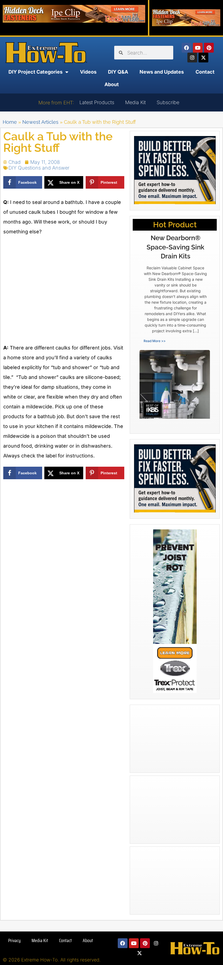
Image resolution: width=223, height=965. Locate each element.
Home (10, 122)
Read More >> (155, 341)
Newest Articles (40, 122)
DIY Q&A (118, 72)
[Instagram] (192, 57)
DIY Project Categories (35, 72)
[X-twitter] (203, 57)
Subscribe (168, 102)
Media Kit (135, 102)
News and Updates (162, 72)
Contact (205, 72)
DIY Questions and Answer (38, 168)
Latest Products (96, 102)
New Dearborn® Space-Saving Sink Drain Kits (175, 247)
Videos (88, 72)
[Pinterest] (209, 48)
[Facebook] (186, 48)
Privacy (14, 940)
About (111, 84)
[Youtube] (198, 48)
